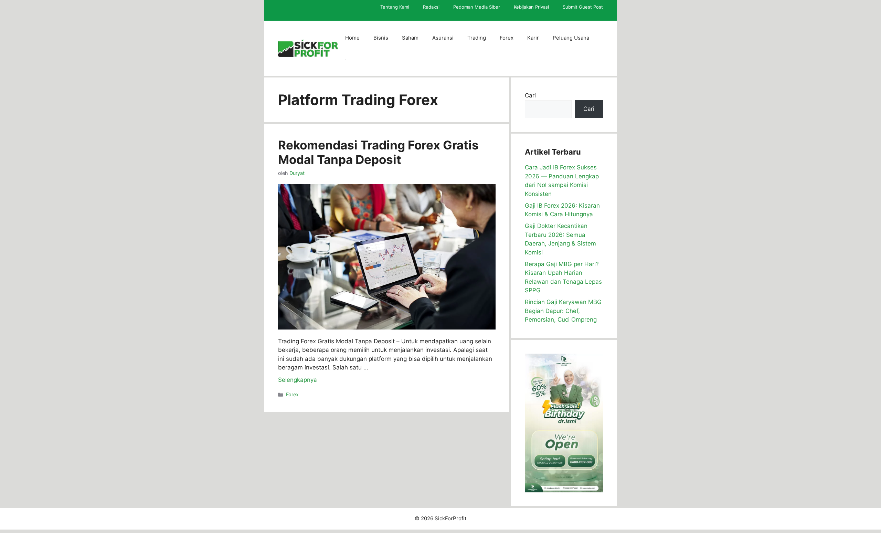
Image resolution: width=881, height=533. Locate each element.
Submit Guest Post (583, 7)
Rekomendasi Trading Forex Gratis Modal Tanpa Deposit (378, 152)
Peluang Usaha (571, 37)
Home (352, 37)
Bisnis (380, 37)
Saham (410, 37)
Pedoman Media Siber (476, 7)
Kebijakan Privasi (531, 7)
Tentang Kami (394, 7)
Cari (530, 95)
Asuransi (443, 37)
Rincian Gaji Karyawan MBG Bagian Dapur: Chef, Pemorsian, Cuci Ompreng (563, 311)
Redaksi (431, 7)
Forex (506, 37)
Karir (533, 37)
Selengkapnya (297, 379)
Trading (476, 37)
